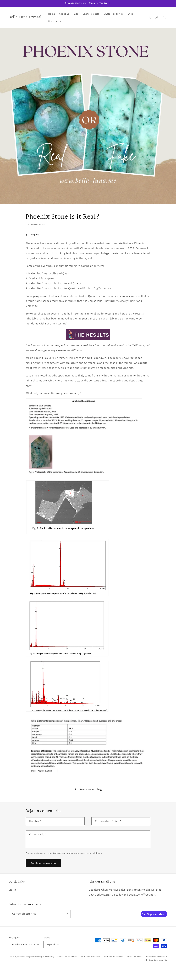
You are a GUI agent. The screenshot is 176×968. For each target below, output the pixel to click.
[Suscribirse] (66, 914)
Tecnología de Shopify (44, 956)
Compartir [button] (34, 234)
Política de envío (134, 956)
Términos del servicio (113, 956)
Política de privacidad (91, 956)
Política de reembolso (67, 956)
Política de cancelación (156, 960)
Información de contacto (156, 956)
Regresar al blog (90, 789)
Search (12, 889)
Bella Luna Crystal (25, 956)
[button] (149, 17)
